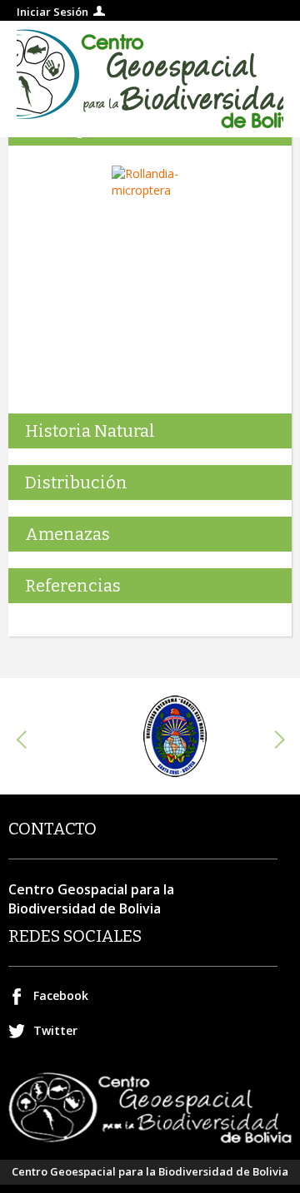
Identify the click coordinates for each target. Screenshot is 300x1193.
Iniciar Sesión (52, 11)
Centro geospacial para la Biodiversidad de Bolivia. (150, 79)
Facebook (60, 995)
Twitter (55, 1030)
